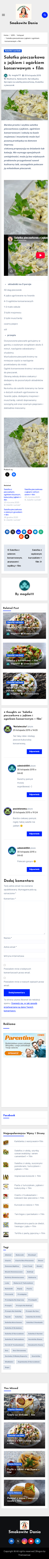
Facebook (9, 1115)
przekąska (22, 1294)
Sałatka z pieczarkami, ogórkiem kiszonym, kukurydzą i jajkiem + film (12, 494)
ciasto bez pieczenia (24, 1260)
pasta (29, 1289)
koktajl (30, 1272)
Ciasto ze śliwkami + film (21, 1415)
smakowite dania (35, 1345)
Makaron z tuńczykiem (23, 1283)
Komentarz (10, 899)
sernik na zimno (35, 1339)
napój (19, 1289)
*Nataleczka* (20, 726)
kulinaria (32, 1277)
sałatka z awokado (34, 1322)
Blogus (39, 1551)
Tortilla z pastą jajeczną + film (30, 1233)
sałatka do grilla (33, 1317)
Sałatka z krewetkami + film (22, 661)
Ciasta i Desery (15, 1409)
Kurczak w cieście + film (27, 1205)
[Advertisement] (24, 1082)
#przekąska (33, 79)
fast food (28, 1266)
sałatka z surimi (35, 1334)
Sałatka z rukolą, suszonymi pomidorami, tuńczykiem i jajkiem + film (28, 1166)
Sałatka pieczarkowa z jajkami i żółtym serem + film (33, 492)
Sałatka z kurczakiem (14, 1334)
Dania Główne (14, 1464)
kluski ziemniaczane (14, 1272)
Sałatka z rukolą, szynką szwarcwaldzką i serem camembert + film (27, 1153)
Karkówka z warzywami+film (29, 1141)
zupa (7, 1367)
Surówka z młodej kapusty (16, 1356)
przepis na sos (32, 1311)
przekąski (32, 1300)
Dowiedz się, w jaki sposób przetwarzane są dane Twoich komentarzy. (20, 1007)
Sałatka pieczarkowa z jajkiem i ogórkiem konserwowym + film (24, 62)
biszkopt (32, 1255)
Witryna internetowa (14, 956)
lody (7, 1283)
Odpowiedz (34, 751)
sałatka (18, 1317)
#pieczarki (22, 79)
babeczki (20, 1255)
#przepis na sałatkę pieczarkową (19, 82)
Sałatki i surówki (13, 51)
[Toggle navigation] (3, 14)
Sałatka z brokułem (13, 1328)
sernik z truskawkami (14, 1345)
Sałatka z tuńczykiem (14, 1339)
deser (40, 1260)
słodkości (9, 1362)
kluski (39, 1266)
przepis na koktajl (24, 1305)
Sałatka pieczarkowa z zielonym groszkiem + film (13, 512)
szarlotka (36, 1356)
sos (6, 1350)
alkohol (8, 1255)
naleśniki (9, 1289)
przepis (8, 1305)
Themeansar (24, 1555)
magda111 (16, 75)
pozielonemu (20, 809)
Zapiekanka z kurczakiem (29, 1362)
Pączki (8, 1317)
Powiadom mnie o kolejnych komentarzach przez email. (17, 971)
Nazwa (8, 938)
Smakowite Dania (24, 23)
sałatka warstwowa (13, 1322)
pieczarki (9, 1294)
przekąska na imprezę (14, 1300)
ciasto (8, 1260)
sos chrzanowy (19, 1350)
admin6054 (23, 766)
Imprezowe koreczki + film (28, 1176)
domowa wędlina (12, 1266)
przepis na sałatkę (13, 1311)
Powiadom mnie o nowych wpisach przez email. (24, 984)
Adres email (10, 947)
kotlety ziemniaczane (14, 1277)
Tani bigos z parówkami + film (29, 1214)
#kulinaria (11, 79)
